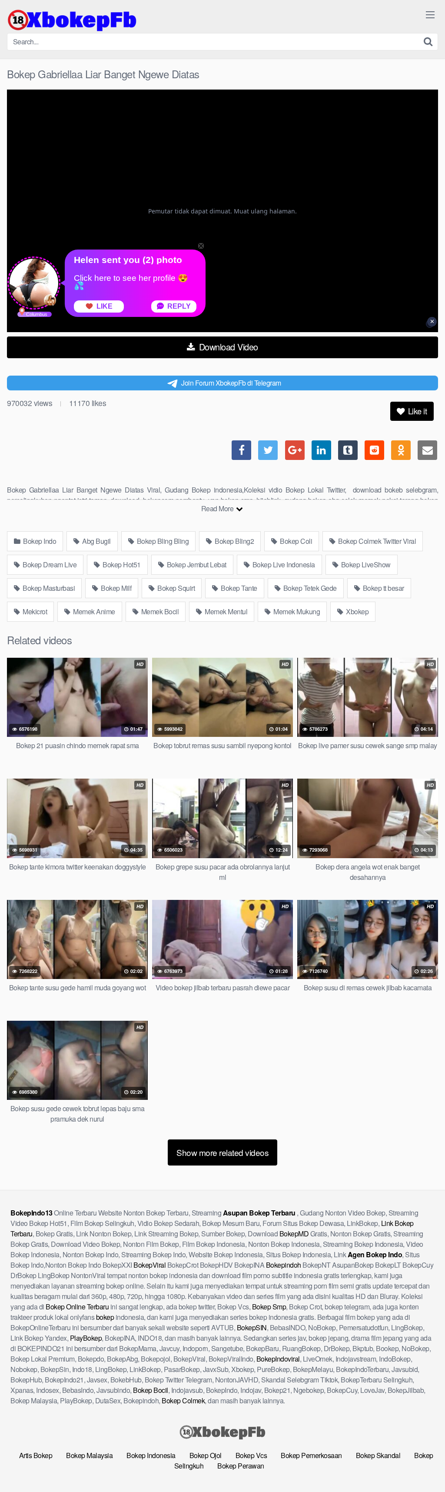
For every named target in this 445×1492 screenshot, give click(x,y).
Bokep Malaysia (89, 1455)
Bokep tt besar (382, 588)
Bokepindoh (283, 1265)
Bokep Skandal (378, 1455)
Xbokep (357, 611)
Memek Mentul (225, 611)
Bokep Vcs (251, 1455)
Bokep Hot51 (121, 564)
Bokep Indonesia (151, 1455)
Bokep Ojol (205, 1455)
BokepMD (294, 1234)
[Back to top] (421, 1464)
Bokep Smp (269, 1307)
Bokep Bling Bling (162, 541)
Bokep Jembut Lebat (195, 564)
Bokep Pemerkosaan (311, 1455)
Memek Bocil (159, 611)
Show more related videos (222, 1152)
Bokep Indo (39, 541)
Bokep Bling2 (233, 541)
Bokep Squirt (175, 588)
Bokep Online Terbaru (77, 1307)
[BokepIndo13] (72, 20)
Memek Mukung (296, 611)
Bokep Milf (116, 588)
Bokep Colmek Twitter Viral (376, 541)
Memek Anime (93, 611)
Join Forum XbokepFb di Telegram (231, 383)
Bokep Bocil (150, 1390)
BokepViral (149, 1265)
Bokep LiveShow (365, 564)
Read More (218, 508)
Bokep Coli (295, 541)
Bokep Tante (238, 588)
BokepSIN (252, 1327)
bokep (105, 1317)
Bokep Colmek (183, 1400)
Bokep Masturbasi (48, 588)
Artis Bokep (36, 1455)
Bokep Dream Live (49, 564)
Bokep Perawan (240, 1466)
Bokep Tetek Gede (309, 588)
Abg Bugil (96, 541)
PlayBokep (86, 1338)
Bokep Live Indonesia (283, 564)
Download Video (227, 346)
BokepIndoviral (278, 1359)
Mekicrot (34, 611)
